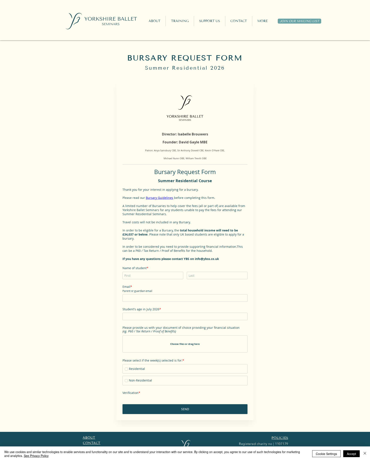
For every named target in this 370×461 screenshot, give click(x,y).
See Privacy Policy (36, 455)
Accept (351, 454)
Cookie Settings (326, 454)
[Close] (364, 454)
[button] (180, 21)
